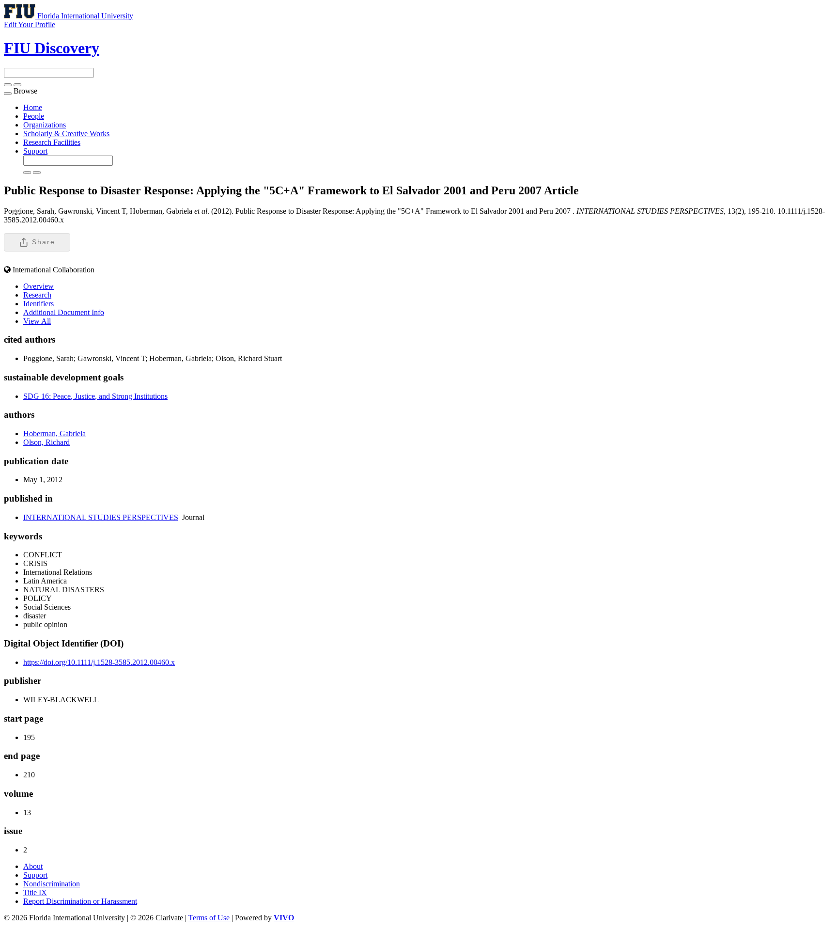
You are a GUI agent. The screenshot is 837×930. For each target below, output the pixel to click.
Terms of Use (210, 918)
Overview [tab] (38, 286)
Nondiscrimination (51, 884)
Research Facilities (51, 142)
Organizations (44, 125)
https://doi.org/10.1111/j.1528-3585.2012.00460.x (99, 662)
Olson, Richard (46, 442)
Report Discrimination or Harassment (80, 901)
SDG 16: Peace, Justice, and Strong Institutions (95, 396)
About (33, 866)
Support (35, 151)
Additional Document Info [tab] (63, 312)
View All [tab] (37, 321)
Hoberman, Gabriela (54, 433)
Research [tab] (37, 295)
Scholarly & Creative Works (66, 133)
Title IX (35, 892)
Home (32, 107)
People (33, 116)
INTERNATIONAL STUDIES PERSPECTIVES (100, 517)
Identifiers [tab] (38, 303)
